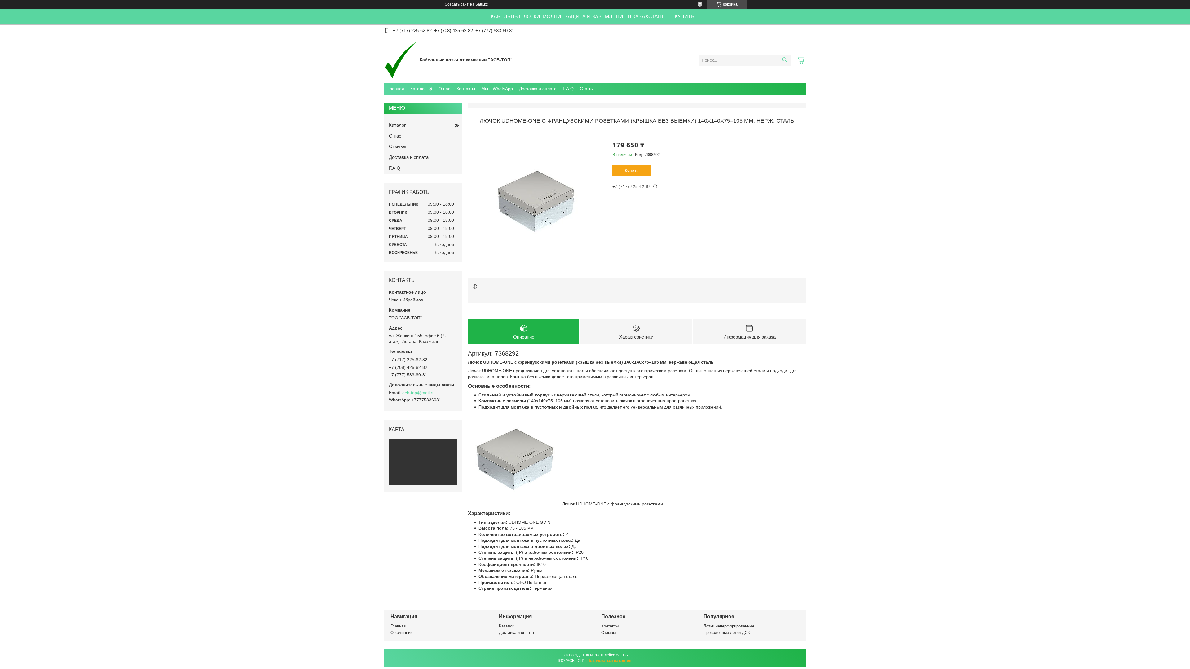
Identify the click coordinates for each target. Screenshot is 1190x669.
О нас (444, 88)
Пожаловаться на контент (610, 660)
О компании (401, 632)
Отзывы (397, 146)
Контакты (465, 88)
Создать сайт (457, 4)
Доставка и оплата (538, 88)
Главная (395, 88)
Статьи (587, 88)
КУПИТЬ (684, 16)
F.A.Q (568, 88)
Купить (631, 170)
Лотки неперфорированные (728, 626)
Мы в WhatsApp (497, 88)
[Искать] (784, 60)
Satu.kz (622, 655)
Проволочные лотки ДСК (726, 632)
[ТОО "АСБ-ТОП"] (400, 59)
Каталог (418, 88)
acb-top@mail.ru (418, 392)
